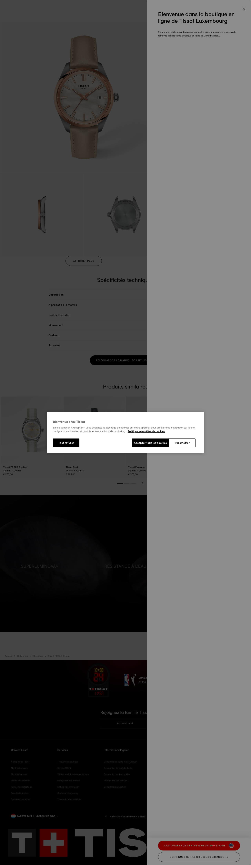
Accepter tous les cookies (150, 443)
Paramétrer (182, 443)
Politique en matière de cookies (146, 431)
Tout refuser (66, 443)
